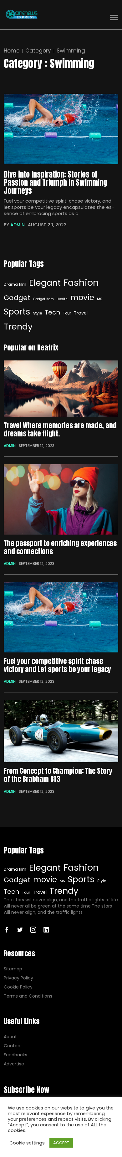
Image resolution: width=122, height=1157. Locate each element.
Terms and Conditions (28, 996)
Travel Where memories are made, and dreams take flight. (60, 429)
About (10, 1036)
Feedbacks (15, 1055)
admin (17, 225)
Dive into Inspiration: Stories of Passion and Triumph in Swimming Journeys (55, 182)
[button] (114, 18)
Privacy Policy (18, 978)
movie (82, 297)
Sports (17, 311)
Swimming (71, 50)
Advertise (14, 1064)
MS (99, 299)
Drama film (15, 284)
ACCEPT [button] (61, 1143)
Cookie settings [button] (27, 1143)
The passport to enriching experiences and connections (60, 547)
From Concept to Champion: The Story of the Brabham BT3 (58, 775)
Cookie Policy (18, 987)
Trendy (18, 326)
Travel (81, 313)
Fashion (81, 282)
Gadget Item (43, 299)
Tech (52, 312)
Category (38, 50)
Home (12, 50)
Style (37, 313)
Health (62, 299)
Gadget (17, 298)
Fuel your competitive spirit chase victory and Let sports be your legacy (57, 665)
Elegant (45, 283)
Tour (67, 313)
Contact (13, 1046)
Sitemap (13, 969)
